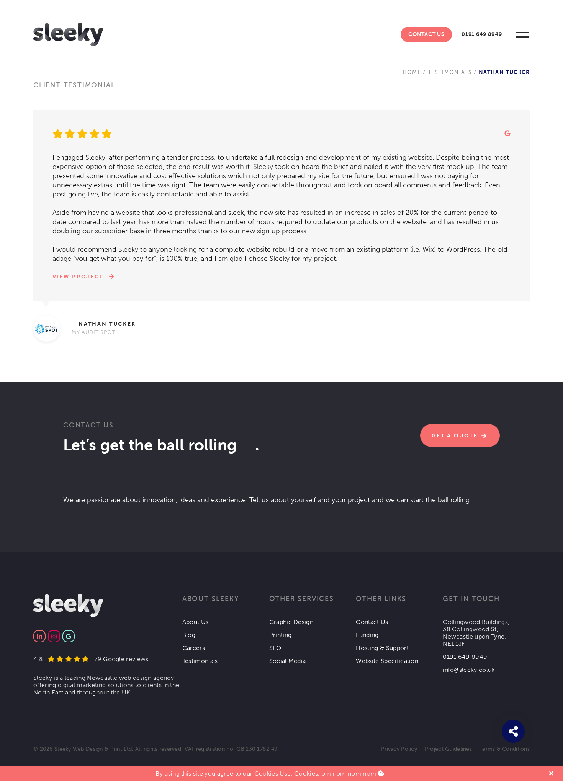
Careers (193, 648)
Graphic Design (291, 621)
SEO (275, 648)
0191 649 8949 (482, 34)
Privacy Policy (399, 749)
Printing (280, 635)
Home (412, 72)
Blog (188, 635)
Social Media (287, 661)
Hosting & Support (382, 648)
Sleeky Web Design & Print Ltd (93, 749)
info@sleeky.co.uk (468, 669)
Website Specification (387, 661)
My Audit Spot (93, 332)
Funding (367, 635)
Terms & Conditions (505, 749)
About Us (195, 621)
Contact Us (426, 34)
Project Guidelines (448, 749)
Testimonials (450, 72)
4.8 (91, 659)
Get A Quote (455, 435)
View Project (77, 276)
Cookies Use (272, 773)
